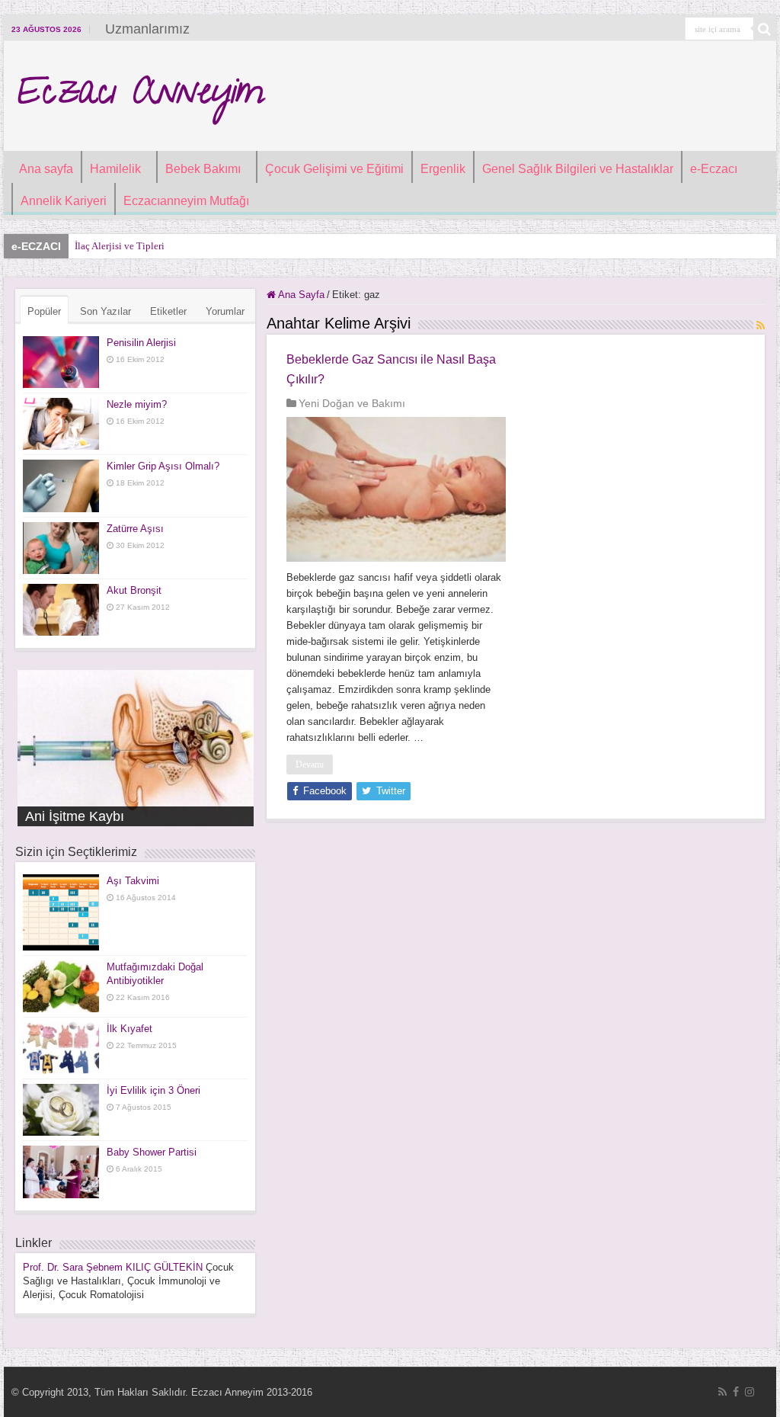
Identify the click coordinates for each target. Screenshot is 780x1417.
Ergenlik (442, 168)
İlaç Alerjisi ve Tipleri (120, 246)
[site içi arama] (764, 29)
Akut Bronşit (134, 590)
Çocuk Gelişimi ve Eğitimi (334, 168)
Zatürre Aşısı (135, 528)
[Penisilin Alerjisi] (61, 362)
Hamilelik (115, 168)
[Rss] (722, 1392)
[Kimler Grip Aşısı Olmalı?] (61, 485)
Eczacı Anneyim (139, 96)
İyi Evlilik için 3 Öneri (153, 1090)
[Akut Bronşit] (61, 610)
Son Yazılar (105, 311)
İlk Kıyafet (129, 1028)
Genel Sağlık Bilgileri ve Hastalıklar (577, 168)
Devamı (310, 764)
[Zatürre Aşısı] (61, 548)
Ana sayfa (46, 168)
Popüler (44, 311)
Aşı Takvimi (133, 880)
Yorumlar (225, 311)
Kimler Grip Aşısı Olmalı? (163, 466)
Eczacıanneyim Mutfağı (186, 200)
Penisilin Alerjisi (141, 342)
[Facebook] (735, 1392)
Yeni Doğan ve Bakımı (352, 403)
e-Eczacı (713, 168)
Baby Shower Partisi (152, 1152)
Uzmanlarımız (147, 29)
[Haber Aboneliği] (760, 325)
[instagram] (749, 1392)
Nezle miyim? (137, 404)
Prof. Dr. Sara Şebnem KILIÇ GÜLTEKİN (113, 1267)
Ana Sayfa (300, 294)
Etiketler (168, 311)
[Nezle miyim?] (61, 424)
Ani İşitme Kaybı (74, 816)
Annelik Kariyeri (64, 200)
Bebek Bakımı (203, 168)
